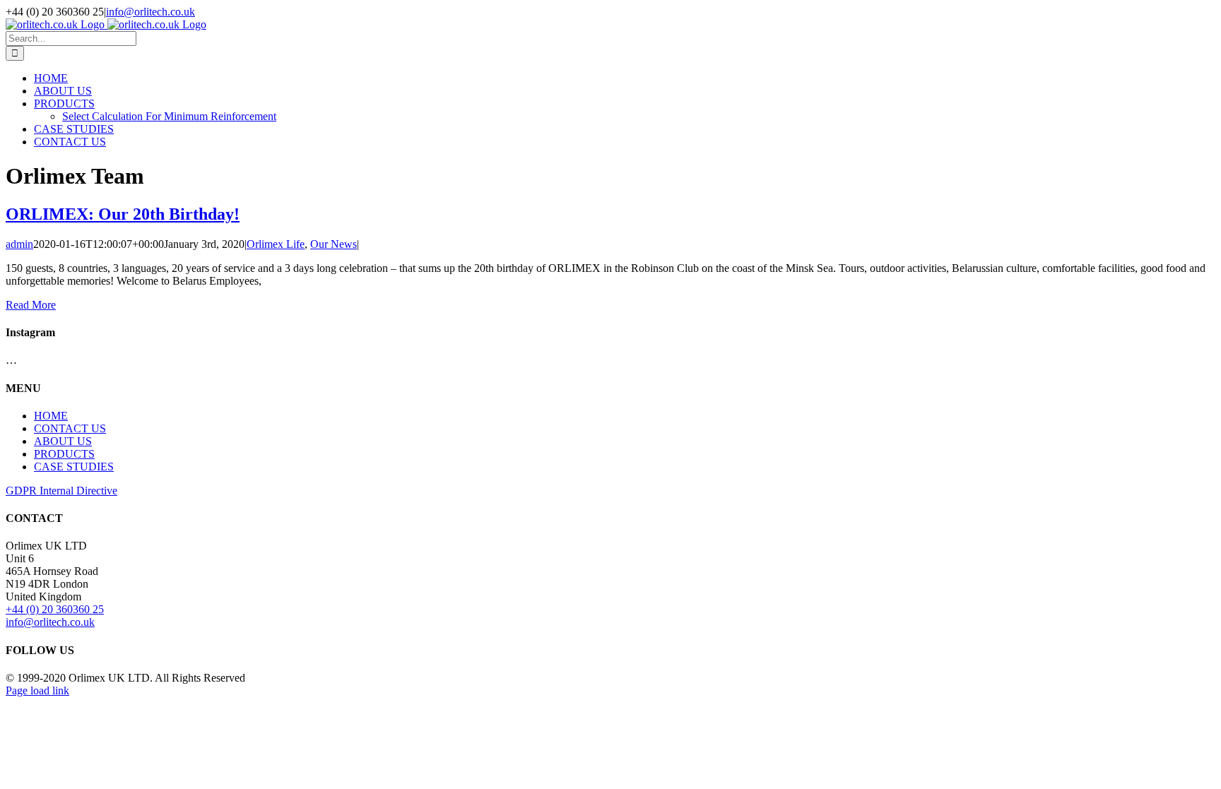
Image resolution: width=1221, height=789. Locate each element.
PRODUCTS (64, 454)
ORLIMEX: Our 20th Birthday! (123, 214)
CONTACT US (70, 428)
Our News (333, 244)
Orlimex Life (276, 244)
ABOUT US (63, 441)
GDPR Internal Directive (61, 491)
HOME (51, 416)
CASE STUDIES (74, 467)
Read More (31, 305)
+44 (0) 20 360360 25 (55, 609)
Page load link (37, 690)
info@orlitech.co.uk (150, 12)
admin (19, 244)
